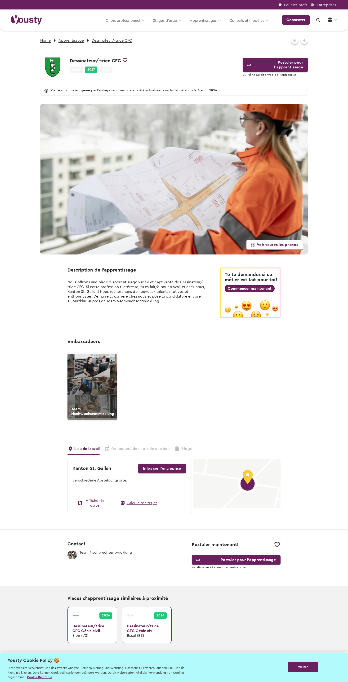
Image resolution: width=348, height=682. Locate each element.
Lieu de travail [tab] (87, 448)
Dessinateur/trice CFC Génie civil (87, 612)
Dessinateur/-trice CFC (112, 40)
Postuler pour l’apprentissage (288, 65)
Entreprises (326, 5)
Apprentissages (203, 20)
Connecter (295, 20)
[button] (91, 70)
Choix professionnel (123, 20)
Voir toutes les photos (277, 245)
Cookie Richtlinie (39, 677)
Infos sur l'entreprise (162, 468)
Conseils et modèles (246, 20)
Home (45, 40)
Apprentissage (71, 40)
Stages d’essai (165, 20)
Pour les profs (295, 5)
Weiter (303, 667)
